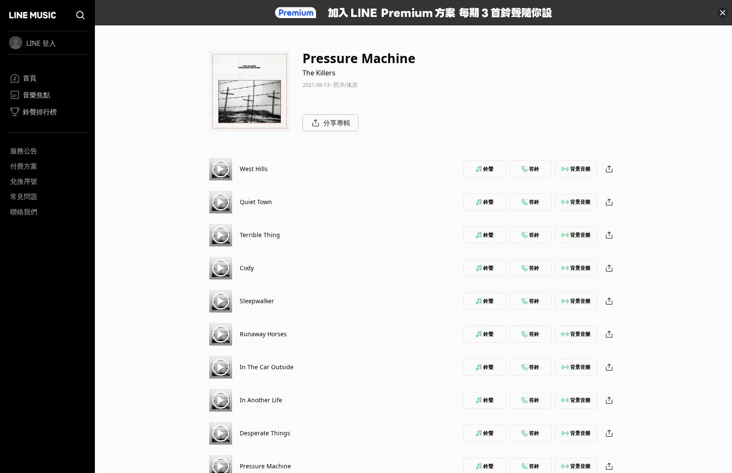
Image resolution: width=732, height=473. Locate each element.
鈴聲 (488, 168)
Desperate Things (265, 433)
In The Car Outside (267, 367)
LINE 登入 (41, 43)
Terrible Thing (260, 235)
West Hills (254, 169)
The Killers (319, 72)
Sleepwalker (257, 301)
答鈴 (534, 168)
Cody (247, 268)
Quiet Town (256, 202)
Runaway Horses (263, 334)
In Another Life (261, 400)
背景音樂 (580, 168)
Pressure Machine (265, 466)
